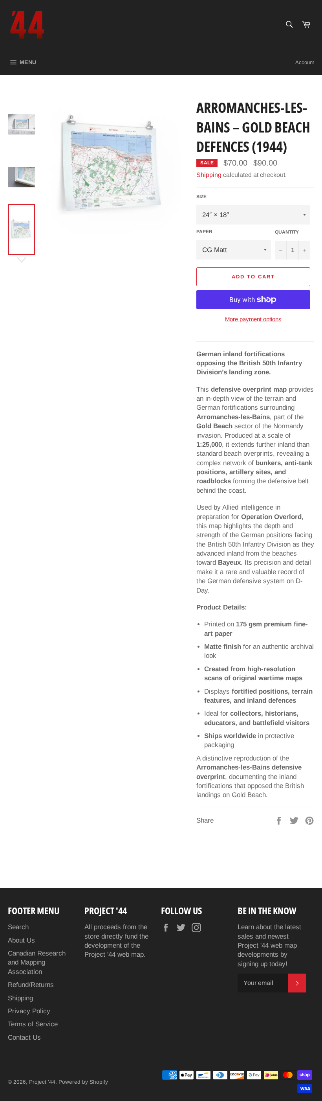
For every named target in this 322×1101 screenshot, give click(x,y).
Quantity (287, 232)
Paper (204, 231)
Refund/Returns (31, 985)
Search (18, 927)
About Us (21, 940)
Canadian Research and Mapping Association (37, 963)
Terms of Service (33, 1024)
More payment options (253, 319)
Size (201, 196)
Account (304, 62)
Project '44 (42, 1082)
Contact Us (24, 1037)
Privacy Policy (29, 1011)
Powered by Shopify (83, 1082)
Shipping (208, 174)
